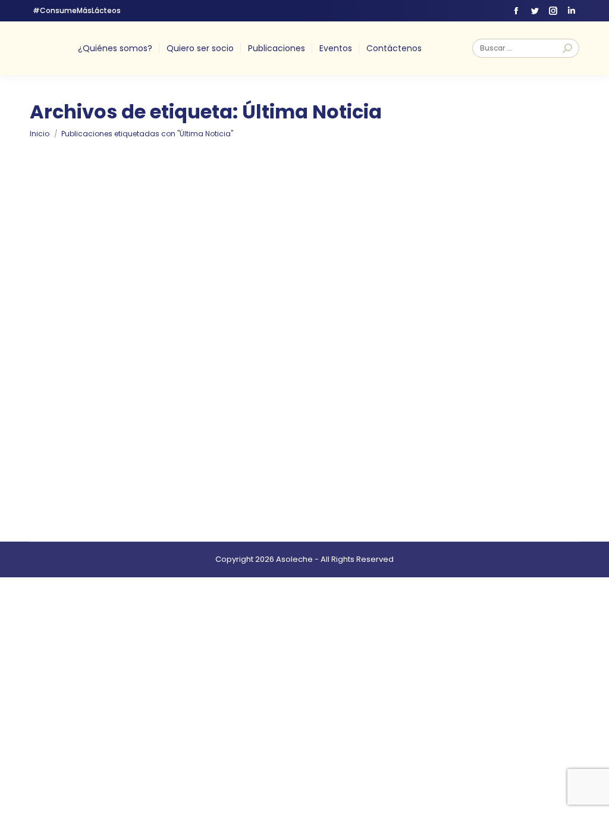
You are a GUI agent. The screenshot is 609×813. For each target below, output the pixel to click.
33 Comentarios (360, 440)
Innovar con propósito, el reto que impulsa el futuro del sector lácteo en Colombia (295, 420)
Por (192, 440)
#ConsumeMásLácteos (77, 10)
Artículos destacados (86, 439)
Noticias (146, 439)
